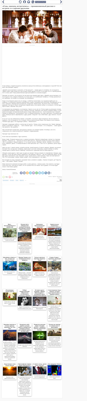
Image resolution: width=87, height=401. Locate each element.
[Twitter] (42, 172)
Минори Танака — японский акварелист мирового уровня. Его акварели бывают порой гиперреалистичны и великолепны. (24, 275)
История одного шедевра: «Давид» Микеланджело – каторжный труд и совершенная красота (39, 292)
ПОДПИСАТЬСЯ (41, 2)
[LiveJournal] (45, 172)
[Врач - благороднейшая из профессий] (10, 237)
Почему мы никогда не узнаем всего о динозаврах (54, 326)
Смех (17, 180)
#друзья (54, 176)
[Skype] (39, 172)
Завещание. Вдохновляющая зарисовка (40, 226)
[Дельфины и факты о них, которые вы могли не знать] (10, 270)
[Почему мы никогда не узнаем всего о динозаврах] (54, 335)
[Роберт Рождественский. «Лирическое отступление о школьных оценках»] (24, 305)
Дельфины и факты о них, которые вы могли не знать (9, 259)
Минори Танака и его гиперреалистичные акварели (25, 259)
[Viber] (33, 172)
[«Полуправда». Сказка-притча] (10, 300)
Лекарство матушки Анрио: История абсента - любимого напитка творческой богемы (39, 327)
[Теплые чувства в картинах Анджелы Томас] (39, 271)
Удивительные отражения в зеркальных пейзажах (54, 226)
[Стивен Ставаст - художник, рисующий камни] (54, 271)
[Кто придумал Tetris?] (54, 375)
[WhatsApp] (36, 172)
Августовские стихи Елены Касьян (10, 364)
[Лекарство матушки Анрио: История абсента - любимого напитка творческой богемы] (39, 339)
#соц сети (60, 177)
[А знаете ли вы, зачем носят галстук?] (39, 374)
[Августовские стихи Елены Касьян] (10, 375)
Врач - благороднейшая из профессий (10, 226)
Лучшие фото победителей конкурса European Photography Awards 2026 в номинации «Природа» (25, 228)
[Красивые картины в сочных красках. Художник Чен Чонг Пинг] (10, 341)
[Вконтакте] (24, 172)
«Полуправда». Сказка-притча (9, 290)
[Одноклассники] (27, 172)
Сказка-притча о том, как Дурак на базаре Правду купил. (9, 303)
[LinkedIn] (48, 172)
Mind (61, 180)
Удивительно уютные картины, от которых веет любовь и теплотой (39, 274)
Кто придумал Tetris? (54, 364)
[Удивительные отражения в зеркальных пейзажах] (54, 235)
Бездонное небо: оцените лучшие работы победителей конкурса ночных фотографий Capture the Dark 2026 (24, 328)
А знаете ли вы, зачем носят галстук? (39, 364)
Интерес (12, 180)
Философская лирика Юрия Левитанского (24, 364)
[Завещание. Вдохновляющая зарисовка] (39, 234)
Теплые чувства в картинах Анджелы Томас (39, 259)
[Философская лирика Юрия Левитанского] (24, 375)
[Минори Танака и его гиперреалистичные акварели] (24, 271)
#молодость (59, 176)
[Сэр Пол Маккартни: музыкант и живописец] (61, 3)
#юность (50, 176)
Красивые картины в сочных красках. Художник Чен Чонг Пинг (10, 326)
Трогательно (5, 180)
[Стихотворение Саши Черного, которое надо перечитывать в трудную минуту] (54, 304)
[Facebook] (21, 172)
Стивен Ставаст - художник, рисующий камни (54, 259)
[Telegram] (30, 172)
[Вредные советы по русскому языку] (3, 3)
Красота (21, 180)
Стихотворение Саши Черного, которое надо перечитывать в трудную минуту (54, 292)
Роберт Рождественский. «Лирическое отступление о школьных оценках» (25, 292)
